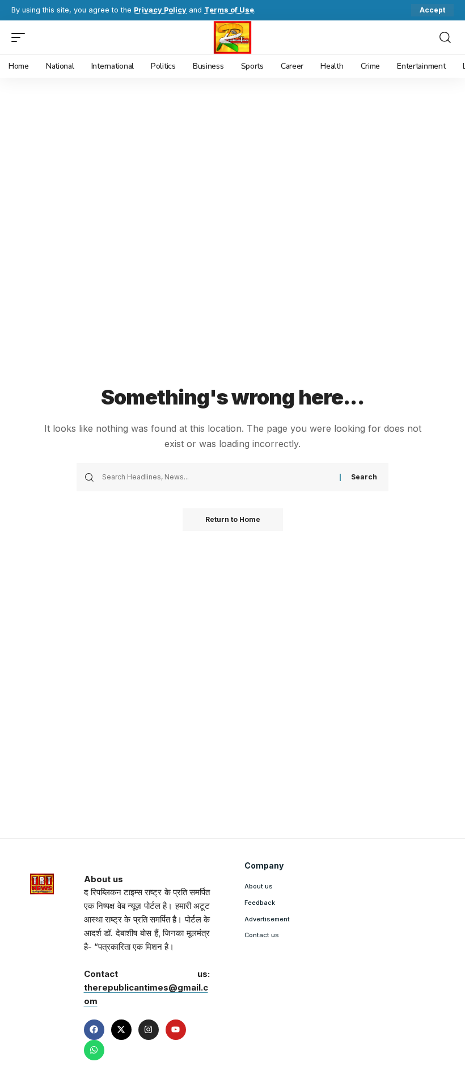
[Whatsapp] (94, 1050)
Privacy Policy (160, 10)
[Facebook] (94, 1029)
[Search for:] (217, 477)
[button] (432, 10)
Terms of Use (229, 10)
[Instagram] (148, 1029)
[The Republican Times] (232, 37)
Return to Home (232, 519)
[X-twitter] (121, 1029)
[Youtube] (176, 1029)
